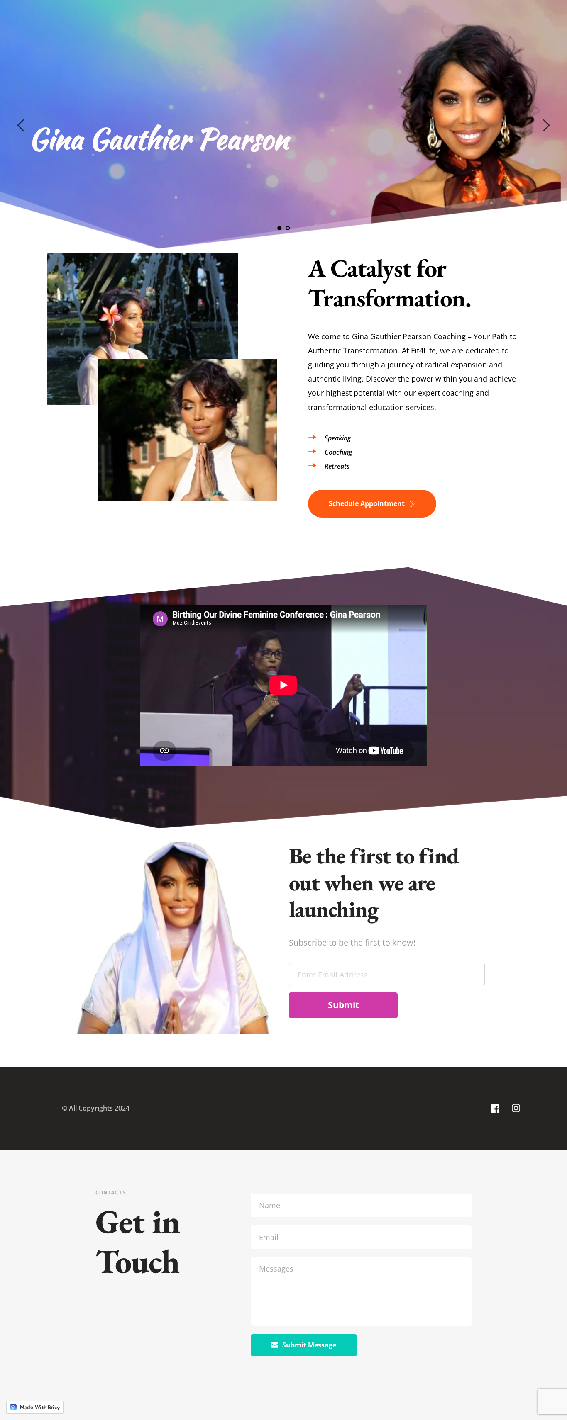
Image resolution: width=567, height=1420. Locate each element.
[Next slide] (546, 125)
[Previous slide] (21, 125)
